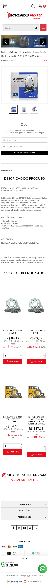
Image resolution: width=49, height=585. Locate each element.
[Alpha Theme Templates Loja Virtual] (32, 581)
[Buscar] (36, 27)
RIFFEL (45, 61)
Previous (6, 41)
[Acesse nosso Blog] (35, 527)
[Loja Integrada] (14, 581)
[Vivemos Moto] (24, 16)
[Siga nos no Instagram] (24, 527)
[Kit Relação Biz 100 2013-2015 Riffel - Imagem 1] (13, 109)
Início (3, 52)
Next (43, 41)
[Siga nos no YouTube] (18, 527)
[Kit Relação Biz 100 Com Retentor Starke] (13, 413)
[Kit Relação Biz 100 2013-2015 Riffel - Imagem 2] (24, 109)
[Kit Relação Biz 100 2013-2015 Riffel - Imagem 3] (34, 109)
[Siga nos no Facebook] (13, 527)
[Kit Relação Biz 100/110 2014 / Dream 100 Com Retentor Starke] (36, 414)
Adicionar (14, 361)
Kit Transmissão (25, 52)
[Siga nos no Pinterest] (30, 527)
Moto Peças (12, 52)
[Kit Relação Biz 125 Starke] (36, 325)
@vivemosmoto (24, 480)
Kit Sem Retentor (40, 52)
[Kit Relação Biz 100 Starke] (13, 325)
